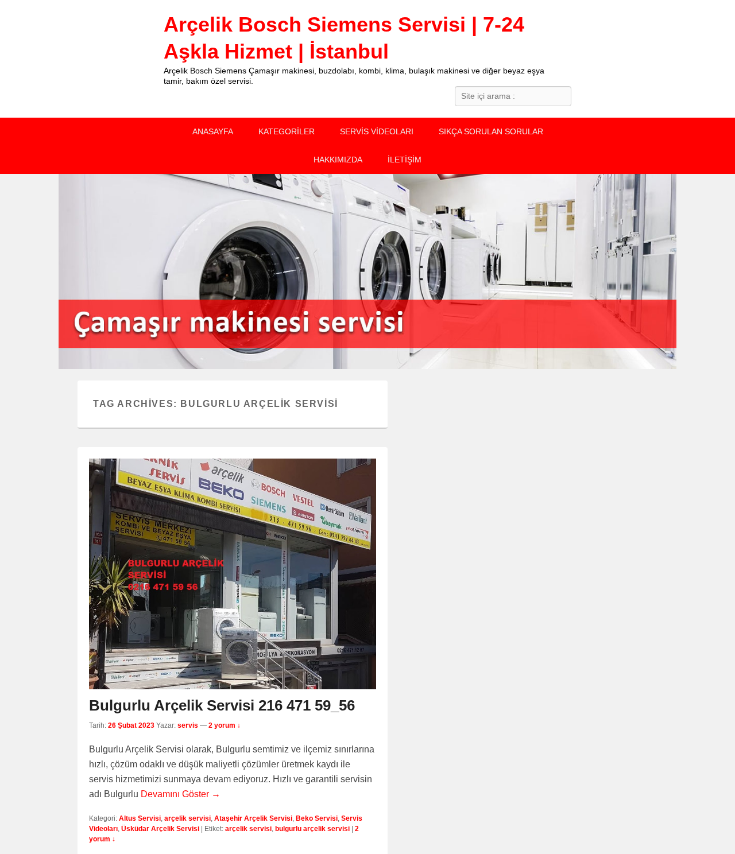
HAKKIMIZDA (338, 159)
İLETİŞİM (404, 159)
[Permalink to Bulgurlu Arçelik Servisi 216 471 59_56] (232, 574)
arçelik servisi (187, 818)
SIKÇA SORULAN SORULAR (491, 131)
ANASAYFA (212, 131)
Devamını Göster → (180, 794)
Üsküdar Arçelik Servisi (160, 829)
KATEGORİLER (286, 131)
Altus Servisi (140, 818)
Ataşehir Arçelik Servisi (253, 818)
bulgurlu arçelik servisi (312, 829)
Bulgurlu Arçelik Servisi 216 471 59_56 (222, 705)
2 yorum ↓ (224, 725)
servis (187, 725)
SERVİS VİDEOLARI (376, 131)
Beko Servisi (317, 818)
